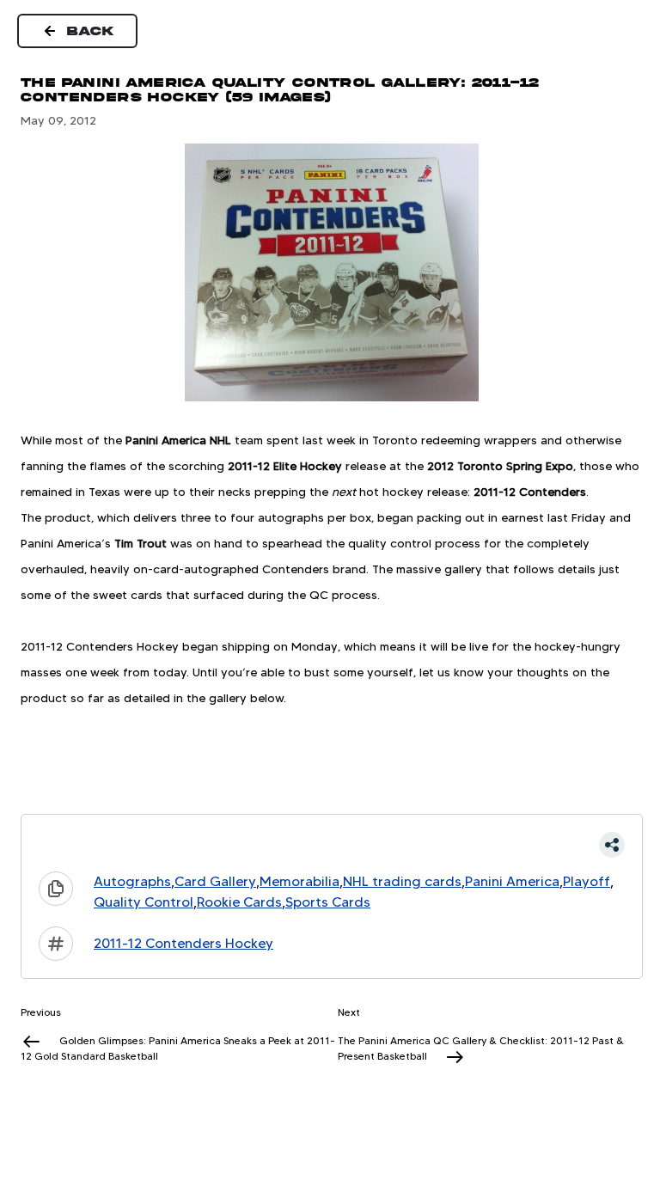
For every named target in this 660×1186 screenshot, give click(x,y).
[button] (332, 845)
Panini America (512, 881)
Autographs (132, 881)
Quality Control (143, 902)
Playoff (586, 881)
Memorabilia (299, 881)
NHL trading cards (402, 881)
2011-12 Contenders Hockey (183, 943)
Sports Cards (327, 902)
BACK (91, 31)
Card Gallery (215, 881)
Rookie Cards (239, 902)
